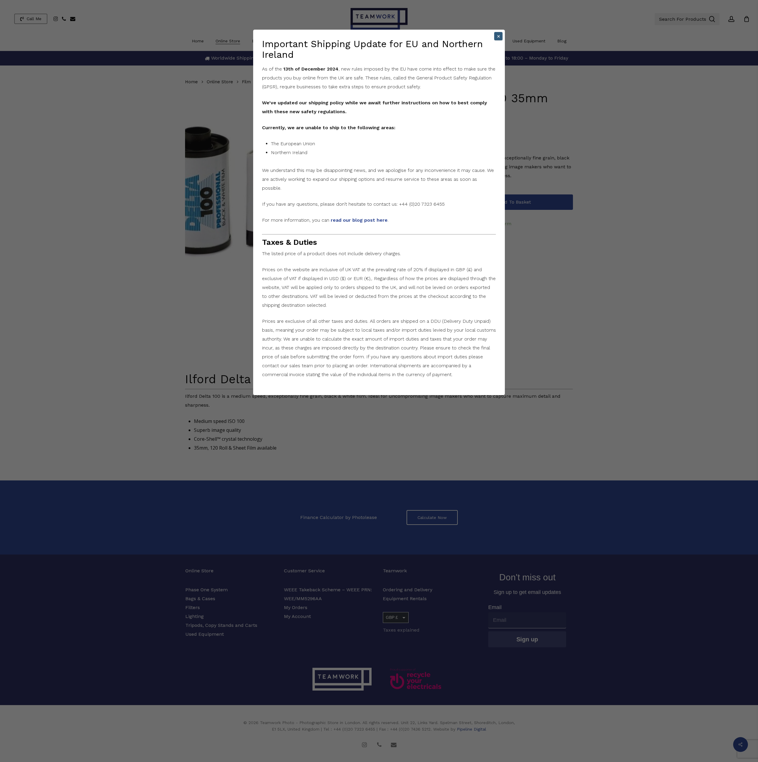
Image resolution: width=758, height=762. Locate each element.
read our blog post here (359, 220)
